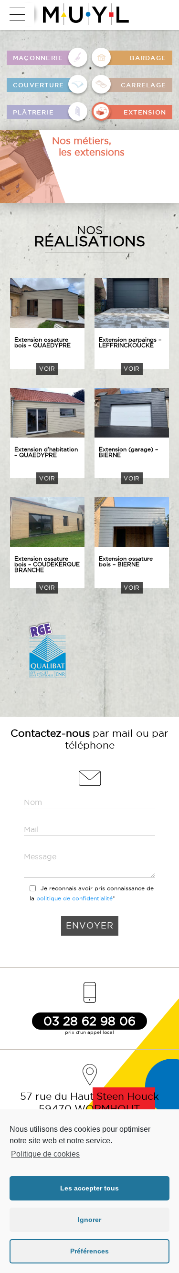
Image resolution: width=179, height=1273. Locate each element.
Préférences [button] (89, 1251)
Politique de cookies (45, 1154)
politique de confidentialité (74, 898)
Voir (47, 369)
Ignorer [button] (89, 1219)
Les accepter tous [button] (89, 1188)
